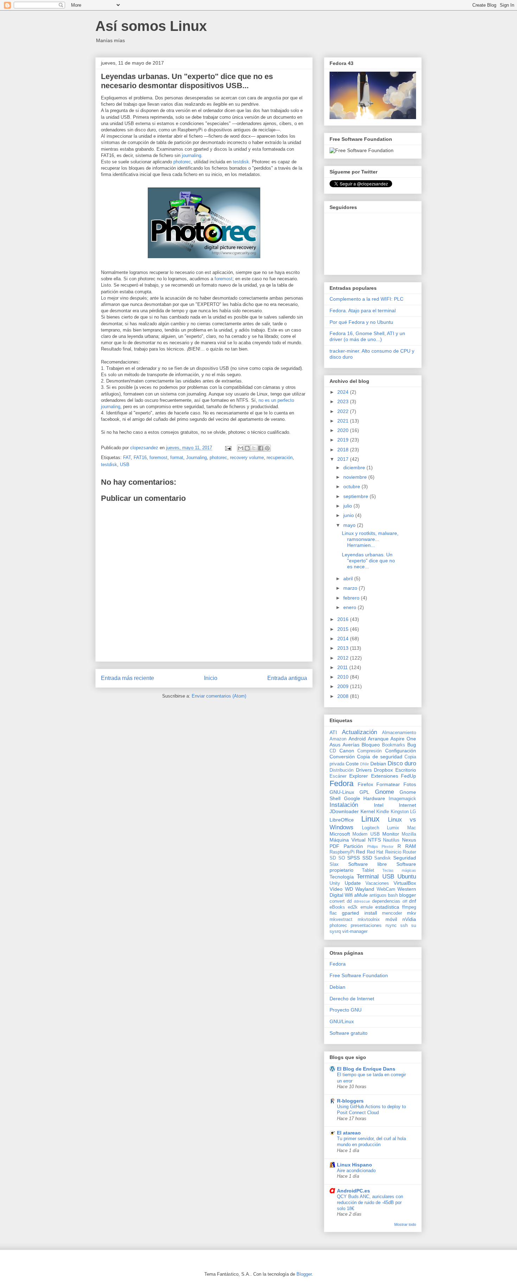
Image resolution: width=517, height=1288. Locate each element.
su (413, 925)
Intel (378, 805)
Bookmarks (393, 745)
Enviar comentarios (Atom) (219, 696)
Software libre (367, 864)
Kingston (400, 811)
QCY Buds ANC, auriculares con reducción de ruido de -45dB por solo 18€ (370, 1202)
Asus (335, 744)
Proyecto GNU (346, 1010)
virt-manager (355, 931)
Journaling (196, 457)
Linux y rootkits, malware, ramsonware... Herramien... (370, 539)
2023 (343, 401)
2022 (343, 411)
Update (353, 883)
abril (348, 578)
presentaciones (366, 925)
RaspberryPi (342, 852)
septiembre (356, 496)
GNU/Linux (342, 1021)
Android (357, 738)
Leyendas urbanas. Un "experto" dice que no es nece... (368, 560)
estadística (387, 907)
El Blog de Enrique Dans (366, 1069)
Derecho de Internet (352, 998)
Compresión (369, 750)
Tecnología (342, 877)
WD (349, 889)
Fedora (341, 783)
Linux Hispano (354, 1165)
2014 (343, 638)
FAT (127, 457)
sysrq (335, 931)
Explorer (358, 776)
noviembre (355, 477)
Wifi (349, 895)
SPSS (353, 858)
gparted (350, 913)
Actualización (359, 732)
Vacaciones (377, 883)
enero (350, 607)
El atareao (349, 1133)
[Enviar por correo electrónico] (240, 448)
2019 (343, 440)
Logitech (370, 827)
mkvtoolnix (369, 919)
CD (333, 750)
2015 (343, 629)
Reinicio (393, 852)
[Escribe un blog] (247, 448)
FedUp (408, 776)
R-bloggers (350, 1101)
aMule (361, 895)
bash (393, 895)
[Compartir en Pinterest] (267, 448)
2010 (343, 677)
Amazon (338, 739)
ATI (333, 732)
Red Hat (375, 852)
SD (333, 858)
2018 (343, 449)
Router (409, 852)
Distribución (341, 770)
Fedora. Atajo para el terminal (363, 310)
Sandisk (382, 858)
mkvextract (341, 919)
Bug (411, 744)
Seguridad (404, 858)
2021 (343, 421)
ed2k (353, 907)
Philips (372, 846)
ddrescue (362, 901)
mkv (411, 913)
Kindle (382, 811)
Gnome (384, 792)
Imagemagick (402, 798)
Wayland (364, 889)
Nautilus (391, 840)
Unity (335, 883)
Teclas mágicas (399, 870)
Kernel (367, 811)
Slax (334, 864)
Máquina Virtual (347, 840)
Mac (411, 827)
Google (352, 798)
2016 (343, 619)
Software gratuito (349, 1033)
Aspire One (403, 738)
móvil (391, 919)
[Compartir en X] (253, 448)
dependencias (386, 901)
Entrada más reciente (127, 678)
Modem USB (365, 834)
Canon (346, 750)
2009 (343, 686)
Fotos (409, 784)
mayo (350, 525)
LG (413, 811)
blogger (407, 895)
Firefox (365, 784)
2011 (343, 667)
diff (404, 901)
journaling (191, 155)
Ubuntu (406, 876)
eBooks (337, 907)
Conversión (342, 756)
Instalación (344, 805)
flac (333, 913)
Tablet (368, 870)
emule (366, 907)
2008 (343, 696)
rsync (391, 925)
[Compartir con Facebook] (260, 448)
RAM (410, 846)
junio (349, 515)
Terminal (368, 876)
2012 (343, 658)
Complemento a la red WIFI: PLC (366, 299)
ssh (404, 925)
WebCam (386, 889)
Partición (353, 846)
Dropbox (383, 770)
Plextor (388, 846)
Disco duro (402, 763)
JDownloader (344, 811)
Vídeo (336, 889)
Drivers (364, 770)
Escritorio (405, 770)
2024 (343, 392)
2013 (343, 648)
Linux (370, 819)
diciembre (354, 467)
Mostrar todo (405, 1224)
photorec (182, 161)
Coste (352, 763)
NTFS (374, 840)
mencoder (392, 913)
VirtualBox (405, 883)
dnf (412, 901)
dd (349, 901)
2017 (343, 459)
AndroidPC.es (353, 1191)
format (176, 457)
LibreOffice (342, 820)
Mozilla (409, 834)
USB (124, 464)
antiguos (378, 895)
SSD (367, 858)
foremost (223, 278)
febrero (352, 598)
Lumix (393, 827)
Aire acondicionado (356, 1170)
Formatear (388, 784)
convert (337, 901)
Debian (378, 763)
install (370, 913)
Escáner (338, 776)
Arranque (378, 738)
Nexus (409, 840)
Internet (407, 805)
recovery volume (247, 457)
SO (341, 858)
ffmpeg (409, 907)
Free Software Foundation (359, 975)
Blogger (304, 1274)
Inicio (210, 678)
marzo (351, 588)
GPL (364, 792)
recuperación (280, 457)
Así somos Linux (151, 26)
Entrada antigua (287, 678)
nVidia (409, 919)
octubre (352, 486)
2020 (343, 430)
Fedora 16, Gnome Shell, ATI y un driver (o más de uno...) (367, 336)
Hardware (374, 798)
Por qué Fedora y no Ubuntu (361, 322)
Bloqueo (371, 744)
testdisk (241, 161)
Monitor (390, 834)
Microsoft (340, 834)
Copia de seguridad (379, 756)
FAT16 (140, 457)
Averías (351, 744)
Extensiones (384, 776)
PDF (334, 846)
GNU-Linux (342, 792)
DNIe (364, 764)
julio (348, 506)
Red (360, 852)
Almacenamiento (399, 732)
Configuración (400, 750)
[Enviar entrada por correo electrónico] (228, 447)
